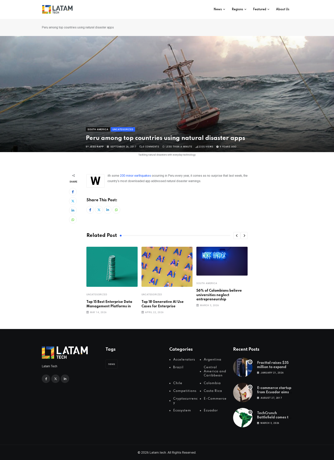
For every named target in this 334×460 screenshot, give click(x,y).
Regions (237, 9)
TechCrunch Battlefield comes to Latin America (274, 417)
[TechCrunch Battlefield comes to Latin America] (242, 417)
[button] (236, 235)
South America (206, 283)
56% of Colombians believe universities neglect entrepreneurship (219, 295)
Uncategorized (96, 294)
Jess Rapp (96, 146)
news (111, 364)
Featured (259, 9)
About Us (282, 9)
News (218, 9)
